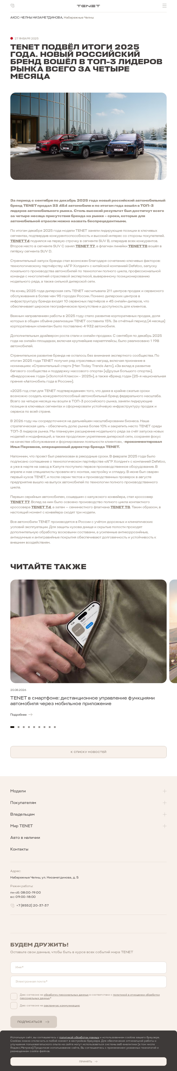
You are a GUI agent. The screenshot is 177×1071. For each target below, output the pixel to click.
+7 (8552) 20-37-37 (32, 905)
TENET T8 (137, 246)
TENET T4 (20, 241)
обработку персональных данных (66, 994)
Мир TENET (21, 826)
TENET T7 (85, 246)
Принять (85, 1061)
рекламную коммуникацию (62, 1005)
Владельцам (22, 814)
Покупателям (23, 802)
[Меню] (164, 5)
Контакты (19, 849)
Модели (18, 791)
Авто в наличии (25, 837)
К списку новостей (88, 752)
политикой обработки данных (79, 1037)
